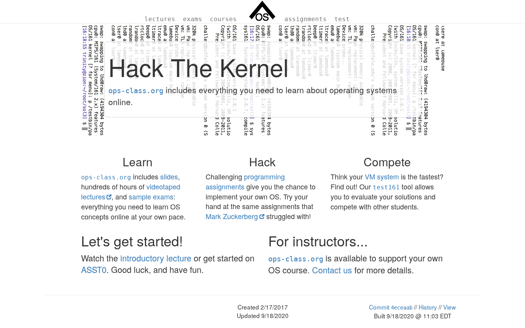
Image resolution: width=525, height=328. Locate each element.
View (449, 307)
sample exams (151, 196)
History (428, 307)
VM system (382, 176)
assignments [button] (305, 19)
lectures (160, 19)
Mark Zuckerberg (232, 216)
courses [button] (223, 19)
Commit (390, 307)
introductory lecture (155, 258)
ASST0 (93, 269)
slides (169, 176)
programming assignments (245, 181)
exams (192, 19)
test (342, 19)
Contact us (332, 270)
